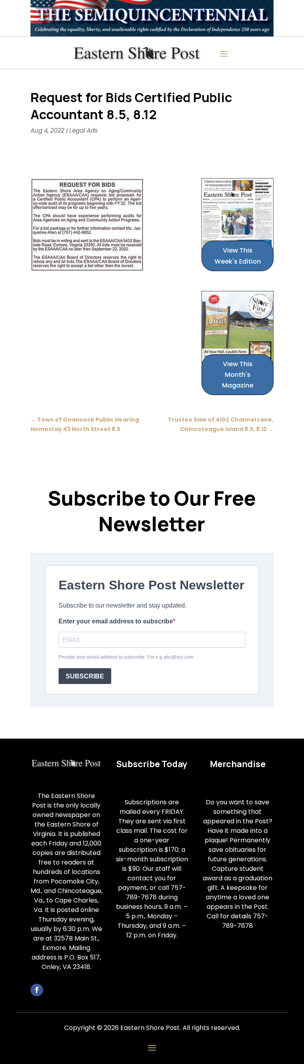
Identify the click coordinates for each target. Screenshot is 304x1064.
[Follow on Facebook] (36, 990)
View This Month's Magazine (237, 374)
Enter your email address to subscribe (116, 621)
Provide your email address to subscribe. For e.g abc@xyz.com (126, 657)
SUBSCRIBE (85, 676)
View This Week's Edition (238, 256)
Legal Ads (83, 130)
